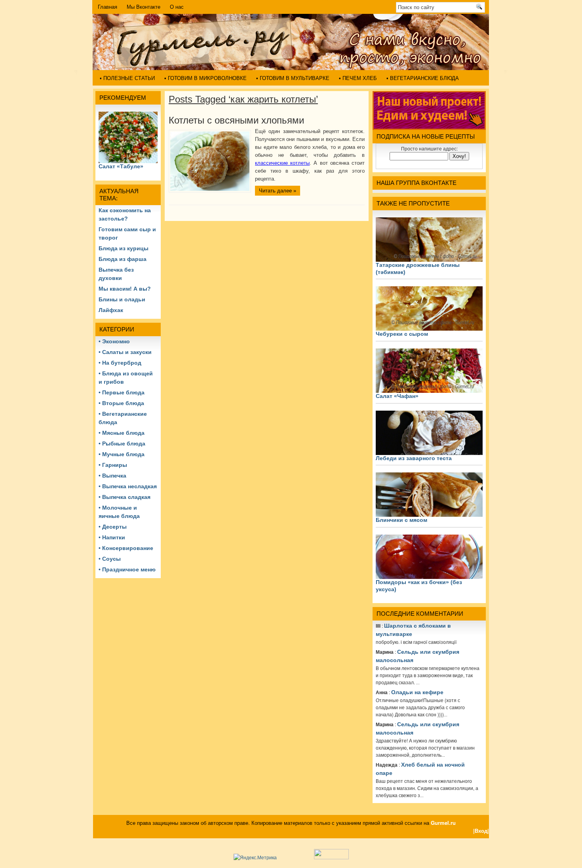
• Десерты (113, 526)
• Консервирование (126, 548)
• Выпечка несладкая (128, 486)
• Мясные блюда (122, 433)
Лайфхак (111, 310)
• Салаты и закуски (125, 352)
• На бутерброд (120, 363)
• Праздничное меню (127, 569)
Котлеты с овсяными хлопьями (236, 120)
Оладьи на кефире (417, 692)
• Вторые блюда (121, 403)
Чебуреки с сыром (402, 334)
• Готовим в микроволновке (205, 78)
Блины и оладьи (122, 299)
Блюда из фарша (122, 259)
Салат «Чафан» (397, 396)
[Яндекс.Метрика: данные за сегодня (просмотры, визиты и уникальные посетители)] (255, 857)
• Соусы (110, 559)
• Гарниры (113, 465)
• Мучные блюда (122, 454)
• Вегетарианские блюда (422, 78)
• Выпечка (112, 475)
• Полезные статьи (127, 78)
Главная (107, 7)
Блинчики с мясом (401, 520)
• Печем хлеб (358, 78)
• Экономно (114, 341)
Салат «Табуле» (121, 166)
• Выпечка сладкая (124, 497)
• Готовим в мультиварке (292, 78)
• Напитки (112, 537)
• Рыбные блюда (122, 443)
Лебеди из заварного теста (414, 458)
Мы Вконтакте (143, 7)
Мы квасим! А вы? (125, 289)
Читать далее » (277, 191)
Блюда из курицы (123, 248)
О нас (177, 7)
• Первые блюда (122, 392)
